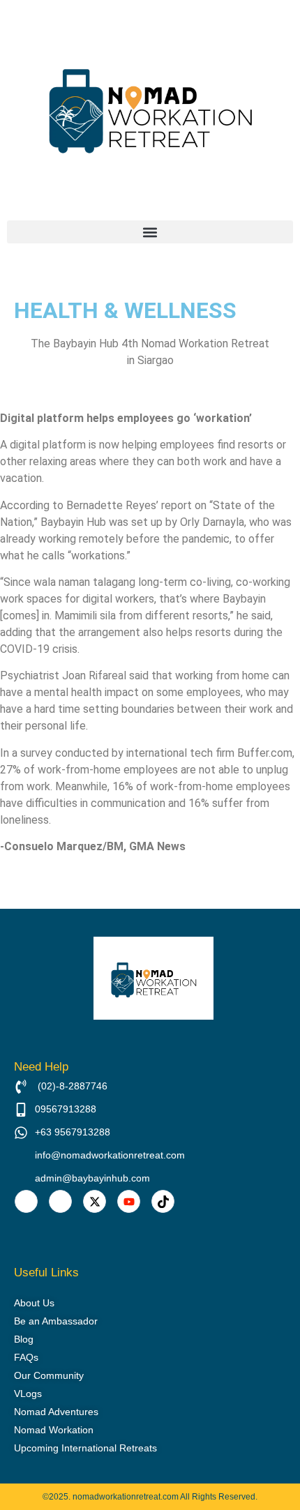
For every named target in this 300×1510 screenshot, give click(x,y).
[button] (150, 231)
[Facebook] (26, 1201)
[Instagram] (60, 1201)
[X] (94, 1201)
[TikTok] (162, 1201)
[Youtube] (128, 1201)
